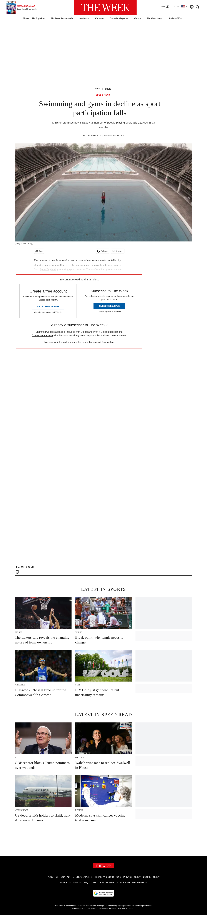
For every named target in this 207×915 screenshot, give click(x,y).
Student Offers (175, 18)
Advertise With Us (70, 882)
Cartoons (99, 18)
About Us (53, 877)
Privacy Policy (132, 877)
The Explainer (38, 18)
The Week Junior (154, 18)
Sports (108, 88)
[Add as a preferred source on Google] (103, 893)
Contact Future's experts (76, 877)
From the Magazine (119, 18)
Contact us (108, 342)
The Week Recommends (62, 18)
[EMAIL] (18, 572)
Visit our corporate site (142, 906)
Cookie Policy (151, 877)
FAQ (86, 882)
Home (97, 88)
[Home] (26, 18)
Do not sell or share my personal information (118, 882)
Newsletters (84, 18)
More (136, 18)
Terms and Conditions (108, 877)
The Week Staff (93, 135)
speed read (103, 95)
